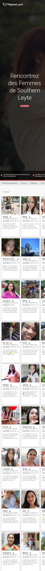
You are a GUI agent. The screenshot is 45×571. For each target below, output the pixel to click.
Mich (24, 301)
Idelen (6, 385)
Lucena (6, 469)
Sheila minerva (9, 259)
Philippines (33, 183)
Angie (5, 217)
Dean (5, 511)
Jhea (24, 259)
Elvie (24, 343)
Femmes (24, 183)
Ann (24, 511)
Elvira (5, 427)
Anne (24, 469)
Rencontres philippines (9, 183)
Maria (25, 553)
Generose (27, 427)
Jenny (25, 385)
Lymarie (6, 301)
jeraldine (7, 553)
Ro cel (6, 343)
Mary (24, 217)
